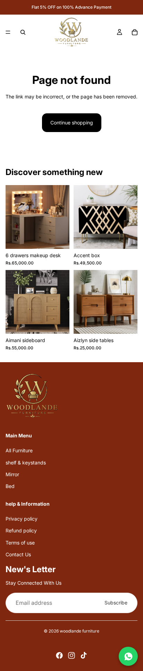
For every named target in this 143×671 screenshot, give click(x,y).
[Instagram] (71, 655)
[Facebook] (59, 655)
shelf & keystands (26, 462)
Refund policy (21, 530)
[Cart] (134, 32)
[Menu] (8, 32)
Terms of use (20, 543)
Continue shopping (71, 122)
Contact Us (18, 554)
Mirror (12, 474)
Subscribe (115, 602)
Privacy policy (21, 519)
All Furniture (19, 450)
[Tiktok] (83, 655)
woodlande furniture (79, 631)
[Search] (23, 32)
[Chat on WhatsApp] (128, 656)
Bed (10, 486)
